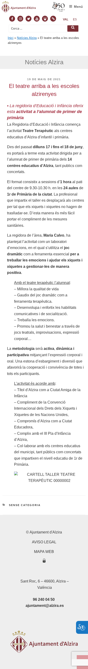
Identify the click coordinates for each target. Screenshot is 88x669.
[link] (66, 19)
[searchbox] (44, 28)
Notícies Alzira (27, 38)
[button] (72, 28)
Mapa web (44, 552)
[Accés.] (44, 561)
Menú (78, 6)
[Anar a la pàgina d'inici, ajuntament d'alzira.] (33, 8)
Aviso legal (44, 542)
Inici (10, 38)
